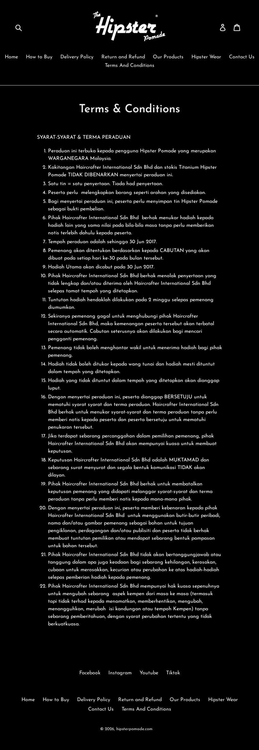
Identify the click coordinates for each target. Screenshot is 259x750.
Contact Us (242, 57)
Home (11, 57)
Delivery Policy (76, 57)
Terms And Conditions (129, 65)
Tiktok (173, 673)
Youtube (149, 673)
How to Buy (39, 57)
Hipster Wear (206, 57)
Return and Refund (123, 57)
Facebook (89, 673)
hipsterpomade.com (134, 729)
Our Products (168, 57)
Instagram (120, 673)
